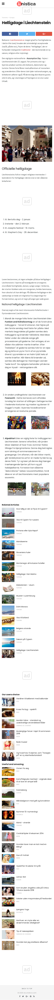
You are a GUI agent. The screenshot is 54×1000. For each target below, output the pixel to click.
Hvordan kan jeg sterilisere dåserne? (32, 942)
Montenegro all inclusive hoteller (30, 563)
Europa (12, 18)
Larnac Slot (21, 877)
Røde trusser (21, 742)
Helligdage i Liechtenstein (27, 650)
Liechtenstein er (17, 40)
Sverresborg (21, 790)
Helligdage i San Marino (26, 574)
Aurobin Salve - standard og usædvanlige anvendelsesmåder (30, 721)
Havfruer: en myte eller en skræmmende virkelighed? (28, 921)
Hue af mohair (22, 855)
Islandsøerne (21, 541)
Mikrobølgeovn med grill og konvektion (33, 801)
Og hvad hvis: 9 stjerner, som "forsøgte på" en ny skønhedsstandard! (33, 754)
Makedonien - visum (25, 585)
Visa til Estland (22, 617)
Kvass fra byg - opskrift (26, 709)
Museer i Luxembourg (25, 596)
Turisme (5, 18)
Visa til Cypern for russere (27, 520)
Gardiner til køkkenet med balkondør (32, 698)
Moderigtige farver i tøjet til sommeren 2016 (33, 732)
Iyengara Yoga (22, 909)
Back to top (27, 989)
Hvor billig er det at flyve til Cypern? (31, 509)
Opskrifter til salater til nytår (28, 866)
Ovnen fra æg (22, 768)
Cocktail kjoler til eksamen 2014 (30, 833)
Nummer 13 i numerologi (27, 811)
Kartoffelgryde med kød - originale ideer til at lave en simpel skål (34, 780)
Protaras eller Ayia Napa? (27, 530)
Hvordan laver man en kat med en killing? (31, 845)
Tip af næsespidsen (25, 931)
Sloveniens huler (23, 552)
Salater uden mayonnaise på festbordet (34, 898)
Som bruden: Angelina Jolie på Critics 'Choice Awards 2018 (32, 889)
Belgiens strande (23, 628)
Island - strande (23, 822)
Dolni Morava (22, 606)
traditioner (26, 50)
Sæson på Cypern (24, 639)
